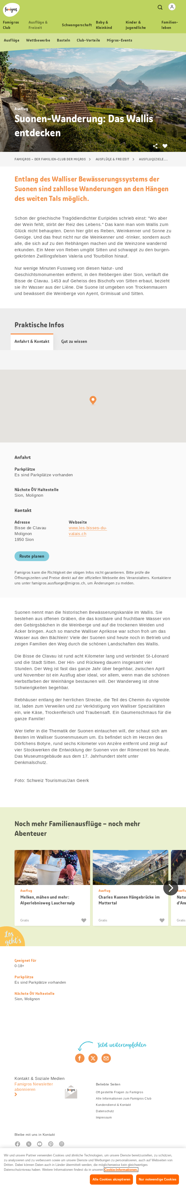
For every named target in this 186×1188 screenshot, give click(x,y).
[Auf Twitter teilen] (93, 1058)
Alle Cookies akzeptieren (111, 1179)
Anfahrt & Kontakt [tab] (32, 341)
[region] (93, 1168)
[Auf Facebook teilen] (80, 1058)
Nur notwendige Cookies (157, 1179)
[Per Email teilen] (106, 1058)
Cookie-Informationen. (121, 1169)
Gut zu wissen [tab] (74, 341)
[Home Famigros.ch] (11, 10)
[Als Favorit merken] (84, 920)
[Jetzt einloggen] (172, 6)
